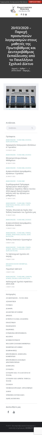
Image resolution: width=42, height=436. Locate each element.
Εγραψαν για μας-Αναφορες (17, 319)
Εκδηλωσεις (11, 326)
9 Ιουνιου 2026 (11, 150)
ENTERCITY (29, 428)
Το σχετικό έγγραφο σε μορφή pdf (18, 109)
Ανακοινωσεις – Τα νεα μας (17, 298)
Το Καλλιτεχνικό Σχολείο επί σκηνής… (17, 255)
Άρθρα (22, 68)
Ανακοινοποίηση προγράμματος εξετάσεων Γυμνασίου (18, 172)
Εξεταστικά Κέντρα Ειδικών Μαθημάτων (16, 159)
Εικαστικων (10, 205)
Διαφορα (28, 276)
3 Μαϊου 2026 (10, 287)
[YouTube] (14, 412)
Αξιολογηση (11, 301)
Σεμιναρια (10, 366)
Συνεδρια (10, 369)
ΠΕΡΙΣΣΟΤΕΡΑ (35, 2)
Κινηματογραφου (13, 340)
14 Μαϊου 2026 (10, 228)
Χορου (23, 205)
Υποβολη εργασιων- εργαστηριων (19, 388)
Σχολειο (28, 140)
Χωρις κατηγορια (12, 142)
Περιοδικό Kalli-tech (14, 269)
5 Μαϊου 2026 (10, 259)
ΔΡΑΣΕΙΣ (8, 234)
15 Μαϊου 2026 (10, 215)
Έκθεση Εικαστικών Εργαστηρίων (19, 239)
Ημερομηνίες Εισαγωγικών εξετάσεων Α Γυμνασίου (21, 146)
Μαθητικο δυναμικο (14, 347)
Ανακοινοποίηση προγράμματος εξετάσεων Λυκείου (18, 224)
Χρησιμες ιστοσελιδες (15, 395)
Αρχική (14, 68)
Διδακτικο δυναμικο (14, 312)
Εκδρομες (10, 329)
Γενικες (28, 203)
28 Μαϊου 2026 (10, 163)
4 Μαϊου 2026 (10, 272)
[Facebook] (8, 412)
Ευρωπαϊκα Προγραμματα (16, 333)
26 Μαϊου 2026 (10, 176)
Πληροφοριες (11, 350)
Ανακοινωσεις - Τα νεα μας (15, 140)
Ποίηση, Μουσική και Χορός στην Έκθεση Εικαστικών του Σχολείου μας (21, 211)
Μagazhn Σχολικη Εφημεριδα (16, 264)
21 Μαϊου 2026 (10, 198)
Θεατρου (15, 249)
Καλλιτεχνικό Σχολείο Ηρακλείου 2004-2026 (19, 282)
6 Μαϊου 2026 (10, 243)
